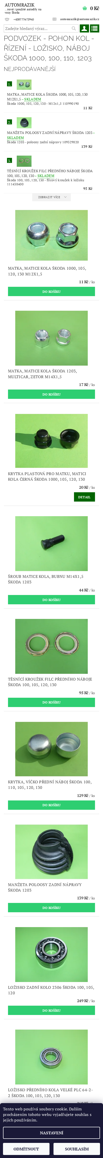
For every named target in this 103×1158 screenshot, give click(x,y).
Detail (84, 497)
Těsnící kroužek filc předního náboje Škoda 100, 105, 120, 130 (50, 173)
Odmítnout (26, 1149)
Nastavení (51, 1133)
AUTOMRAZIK (23, 8)
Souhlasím (77, 1149)
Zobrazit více (49, 197)
